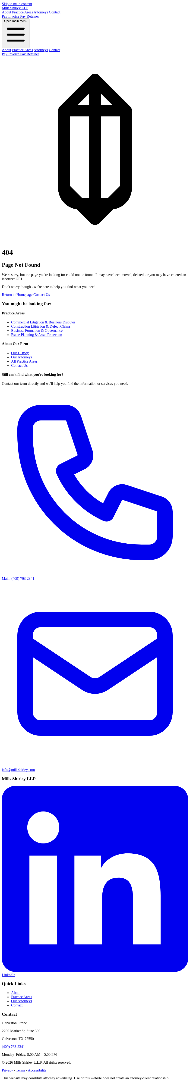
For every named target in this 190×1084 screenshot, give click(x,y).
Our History (20, 353)
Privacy (7, 1070)
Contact (54, 12)
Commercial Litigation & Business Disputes (43, 322)
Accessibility (37, 1070)
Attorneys (41, 12)
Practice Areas (22, 12)
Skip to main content (17, 4)
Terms (20, 1070)
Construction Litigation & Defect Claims (40, 326)
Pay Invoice (11, 16)
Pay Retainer (29, 16)
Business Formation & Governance (37, 330)
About (6, 12)
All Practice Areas (24, 361)
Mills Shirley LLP (15, 8)
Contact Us (41, 295)
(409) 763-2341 (13, 1047)
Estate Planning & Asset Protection (36, 335)
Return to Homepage (17, 295)
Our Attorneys (21, 357)
